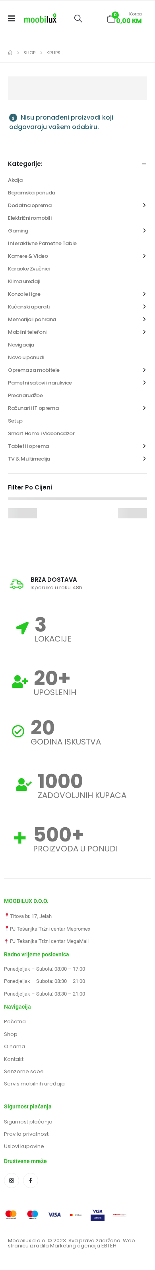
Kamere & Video (28, 256)
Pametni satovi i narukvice (40, 383)
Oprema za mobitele (34, 370)
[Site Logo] (40, 19)
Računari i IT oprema (33, 408)
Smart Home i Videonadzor (41, 433)
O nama (14, 1046)
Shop (10, 1034)
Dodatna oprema (30, 205)
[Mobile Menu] (14, 18)
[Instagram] (11, 1180)
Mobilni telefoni (27, 332)
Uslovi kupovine (24, 1146)
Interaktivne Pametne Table (42, 243)
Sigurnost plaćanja (28, 1121)
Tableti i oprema (28, 446)
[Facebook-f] (30, 1180)
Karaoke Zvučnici (29, 268)
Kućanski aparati (29, 306)
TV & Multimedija (29, 459)
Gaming (18, 230)
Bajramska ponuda (31, 192)
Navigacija (21, 344)
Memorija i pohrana (32, 319)
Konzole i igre (24, 294)
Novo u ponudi (26, 357)
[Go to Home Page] (10, 52)
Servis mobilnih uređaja (34, 1083)
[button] (78, 18)
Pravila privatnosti (27, 1134)
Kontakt (13, 1059)
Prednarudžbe (25, 395)
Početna (15, 1021)
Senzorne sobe (24, 1071)
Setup (15, 421)
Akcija (15, 180)
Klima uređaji (24, 281)
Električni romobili (30, 218)
